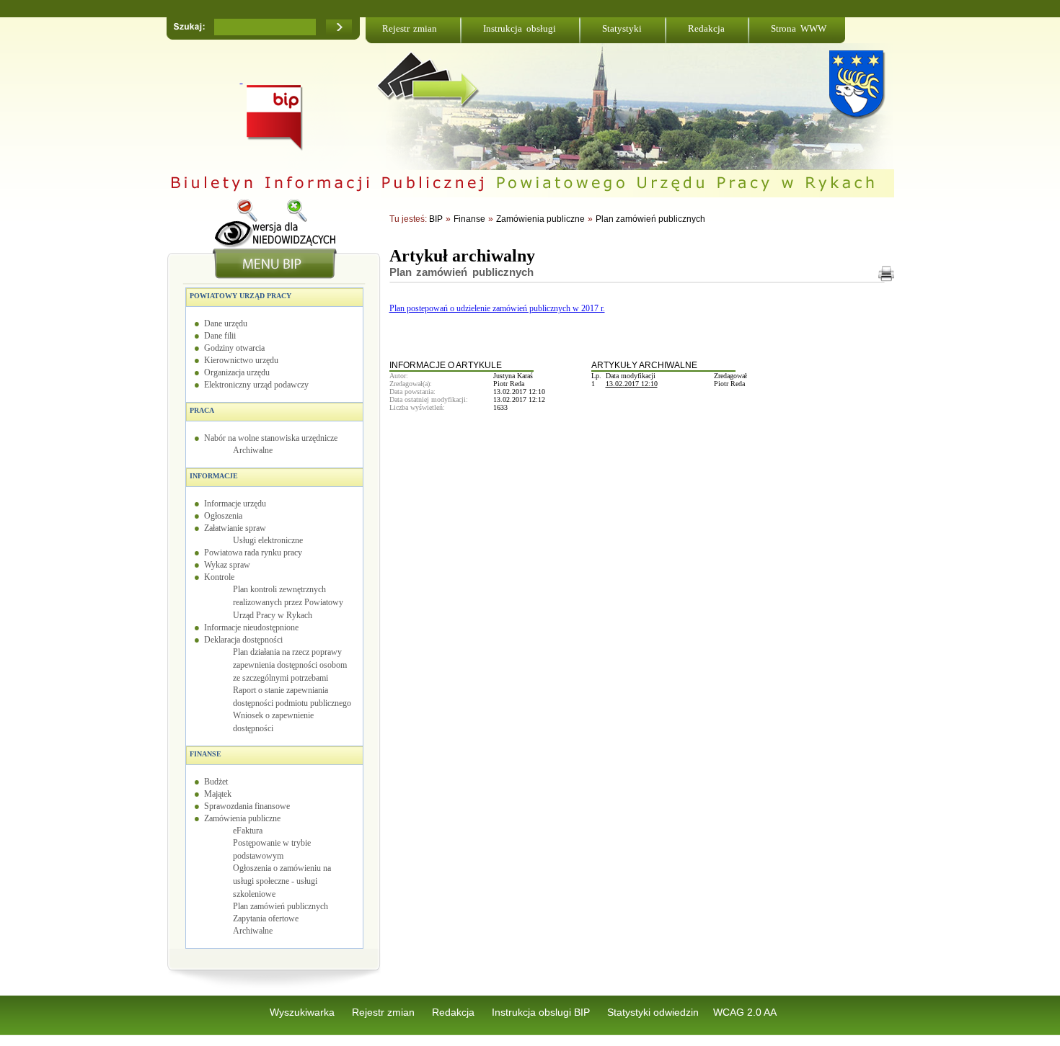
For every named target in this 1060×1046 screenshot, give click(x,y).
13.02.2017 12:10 (632, 384)
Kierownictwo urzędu (241, 360)
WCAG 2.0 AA (745, 1012)
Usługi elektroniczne (268, 540)
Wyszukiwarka (303, 1012)
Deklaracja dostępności (243, 640)
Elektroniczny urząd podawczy (256, 385)
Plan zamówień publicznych (280, 906)
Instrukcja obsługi (519, 28)
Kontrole (219, 577)
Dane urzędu (225, 323)
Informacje (214, 476)
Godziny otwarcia (234, 348)
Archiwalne (253, 450)
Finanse (205, 754)
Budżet (216, 782)
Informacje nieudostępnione (251, 627)
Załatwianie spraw (235, 528)
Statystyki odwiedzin (653, 1012)
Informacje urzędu (235, 504)
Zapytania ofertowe (266, 918)
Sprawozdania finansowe (247, 806)
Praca (202, 410)
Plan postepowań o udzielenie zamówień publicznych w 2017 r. (497, 308)
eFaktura (247, 831)
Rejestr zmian (410, 28)
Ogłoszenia (223, 516)
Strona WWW (798, 28)
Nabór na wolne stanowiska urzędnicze (270, 438)
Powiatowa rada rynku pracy (253, 552)
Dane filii (220, 336)
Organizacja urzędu (237, 372)
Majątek (217, 794)
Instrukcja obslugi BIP (542, 1012)
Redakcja (706, 28)
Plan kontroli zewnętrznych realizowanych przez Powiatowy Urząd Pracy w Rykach (288, 602)
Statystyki (622, 28)
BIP (436, 219)
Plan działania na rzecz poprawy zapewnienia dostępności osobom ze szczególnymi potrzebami (290, 665)
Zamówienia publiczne (242, 818)
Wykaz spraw (227, 565)
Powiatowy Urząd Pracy (240, 296)
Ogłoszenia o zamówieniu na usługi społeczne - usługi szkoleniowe (282, 881)
